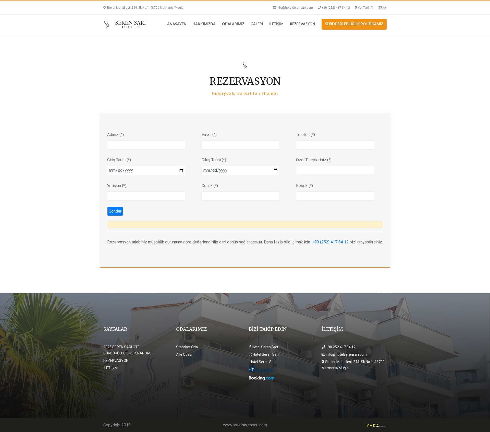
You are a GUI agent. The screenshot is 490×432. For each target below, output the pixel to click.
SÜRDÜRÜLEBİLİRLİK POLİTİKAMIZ (354, 24)
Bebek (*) (304, 185)
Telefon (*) (305, 134)
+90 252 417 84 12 (340, 347)
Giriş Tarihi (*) (119, 159)
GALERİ (257, 24)
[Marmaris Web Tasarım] (376, 425)
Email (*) (209, 134)
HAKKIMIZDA (204, 24)
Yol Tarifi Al (365, 7)
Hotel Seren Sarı (264, 347)
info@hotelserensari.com (295, 7)
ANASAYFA (176, 24)
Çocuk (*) (210, 185)
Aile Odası (184, 354)
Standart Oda (187, 347)
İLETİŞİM (276, 24)
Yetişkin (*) (116, 185)
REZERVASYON (302, 24)
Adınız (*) (115, 134)
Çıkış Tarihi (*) (214, 159)
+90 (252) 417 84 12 (335, 7)
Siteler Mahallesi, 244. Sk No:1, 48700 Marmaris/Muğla (144, 7)
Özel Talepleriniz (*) (314, 159)
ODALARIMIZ (233, 24)
